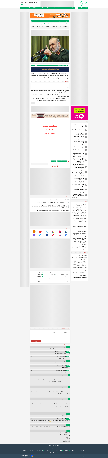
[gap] (34, 236)
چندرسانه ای (28, 7)
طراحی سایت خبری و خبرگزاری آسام (25, 456)
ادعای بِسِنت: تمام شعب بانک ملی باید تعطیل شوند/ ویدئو (78, 137)
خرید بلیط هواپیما (65, 279)
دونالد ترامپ (31, 450)
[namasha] (53, 236)
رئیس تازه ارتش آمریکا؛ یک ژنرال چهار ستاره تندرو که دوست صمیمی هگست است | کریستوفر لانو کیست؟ (79, 274)
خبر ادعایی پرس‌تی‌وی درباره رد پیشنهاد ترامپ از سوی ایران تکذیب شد (78, 189)
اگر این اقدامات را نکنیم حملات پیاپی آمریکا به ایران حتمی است (79, 258)
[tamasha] (40, 233)
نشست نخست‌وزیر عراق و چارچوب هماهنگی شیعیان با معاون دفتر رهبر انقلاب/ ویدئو (78, 172)
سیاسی (76, 7)
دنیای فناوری (53, 276)
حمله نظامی (59, 161)
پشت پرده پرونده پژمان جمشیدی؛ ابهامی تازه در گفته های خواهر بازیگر (56, 85)
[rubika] (53, 233)
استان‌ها (47, 7)
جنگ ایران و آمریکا (81, 450)
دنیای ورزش (53, 274)
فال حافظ (66, 450)
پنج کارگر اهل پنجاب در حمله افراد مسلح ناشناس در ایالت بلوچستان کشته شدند (78, 126)
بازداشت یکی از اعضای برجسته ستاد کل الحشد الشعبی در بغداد (79, 230)
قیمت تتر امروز (66, 278)
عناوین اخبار (80, 7)
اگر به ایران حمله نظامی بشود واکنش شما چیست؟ (59, 200)
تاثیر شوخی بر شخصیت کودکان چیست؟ (61, 87)
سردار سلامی (65, 161)
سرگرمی (39, 7)
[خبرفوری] (80, 3)
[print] (66, 65)
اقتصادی (71, 7)
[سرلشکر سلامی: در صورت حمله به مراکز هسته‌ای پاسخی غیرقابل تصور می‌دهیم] (58, 166)
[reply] (31, 347)
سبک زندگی (59, 7)
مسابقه (50, 445)
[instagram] (59, 236)
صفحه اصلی (85, 7)
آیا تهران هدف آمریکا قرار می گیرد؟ (80, 255)
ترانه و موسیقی (39, 274)
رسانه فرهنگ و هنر (65, 272)
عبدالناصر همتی (48, 450)
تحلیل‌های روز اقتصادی (51, 272)
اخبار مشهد (40, 272)
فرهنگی (43, 7)
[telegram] (46, 233)
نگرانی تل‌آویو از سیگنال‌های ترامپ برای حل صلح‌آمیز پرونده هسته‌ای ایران (55, 205)
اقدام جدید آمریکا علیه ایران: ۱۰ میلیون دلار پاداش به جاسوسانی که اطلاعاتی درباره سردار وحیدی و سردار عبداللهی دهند (78, 142)
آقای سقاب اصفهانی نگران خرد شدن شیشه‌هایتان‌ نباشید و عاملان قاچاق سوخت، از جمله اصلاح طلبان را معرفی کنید (78, 166)
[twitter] (56, 166)
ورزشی (51, 7)
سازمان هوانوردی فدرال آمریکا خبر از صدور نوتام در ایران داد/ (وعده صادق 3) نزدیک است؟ (52, 210)
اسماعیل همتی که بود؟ (64, 84)
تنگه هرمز (24, 450)
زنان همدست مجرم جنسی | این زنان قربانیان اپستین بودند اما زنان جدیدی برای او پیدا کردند (79, 226)
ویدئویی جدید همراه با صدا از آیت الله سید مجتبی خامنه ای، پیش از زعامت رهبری (79, 204)
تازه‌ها (86, 122)
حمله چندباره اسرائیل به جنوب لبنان (78, 149)
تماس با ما (54, 445)
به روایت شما (34, 7)
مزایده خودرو (40, 279)
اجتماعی (67, 7)
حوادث (63, 7)
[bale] (66, 233)
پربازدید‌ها (85, 201)
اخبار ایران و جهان (65, 276)
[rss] (22, 4)
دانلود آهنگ (66, 281)
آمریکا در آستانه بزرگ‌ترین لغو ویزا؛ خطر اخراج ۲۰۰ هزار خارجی (78, 133)
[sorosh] (66, 236)
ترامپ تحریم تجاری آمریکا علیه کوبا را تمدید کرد (78, 130)
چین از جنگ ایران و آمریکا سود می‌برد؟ (79, 146)
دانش (55, 7)
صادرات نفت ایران (40, 450)
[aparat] (59, 233)
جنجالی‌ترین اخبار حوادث (64, 274)
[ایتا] (34, 233)
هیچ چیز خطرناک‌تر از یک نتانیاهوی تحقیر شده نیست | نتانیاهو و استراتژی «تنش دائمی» (79, 269)
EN (34, 2)
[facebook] (52, 166)
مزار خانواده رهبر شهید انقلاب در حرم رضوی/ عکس (78, 185)
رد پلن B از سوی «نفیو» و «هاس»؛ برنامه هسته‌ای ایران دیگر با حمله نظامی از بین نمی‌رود (52, 202)
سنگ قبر (40, 278)
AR (36, 2)
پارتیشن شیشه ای (52, 281)
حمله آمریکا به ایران (53, 452)
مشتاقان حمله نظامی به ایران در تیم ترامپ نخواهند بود (58, 207)
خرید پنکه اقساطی (52, 278)
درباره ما (58, 445)
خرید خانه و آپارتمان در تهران (50, 279)
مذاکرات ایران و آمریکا (58, 450)
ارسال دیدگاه (36, 341)
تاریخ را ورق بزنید (39, 276)
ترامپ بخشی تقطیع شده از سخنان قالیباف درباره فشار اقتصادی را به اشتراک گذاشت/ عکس (79, 235)
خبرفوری (76, 456)
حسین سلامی (54, 161)
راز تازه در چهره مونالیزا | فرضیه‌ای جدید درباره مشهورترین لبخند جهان (79, 278)
